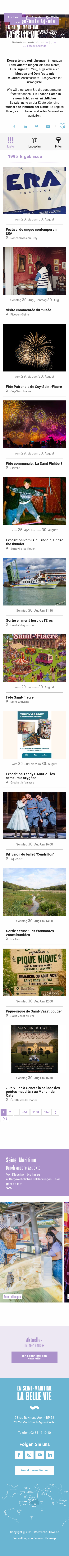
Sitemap (50, 1538)
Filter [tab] (58, 146)
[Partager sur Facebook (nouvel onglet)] (14, 127)
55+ (25, 1112)
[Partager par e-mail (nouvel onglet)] (48, 127)
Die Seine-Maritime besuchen (54, 7)
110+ (35, 1112)
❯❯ (5, 1118)
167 (46, 1112)
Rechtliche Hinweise (46, 1532)
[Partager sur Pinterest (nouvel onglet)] (37, 127)
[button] (62, 36)
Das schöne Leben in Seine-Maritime (32, 7)
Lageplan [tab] (34, 146)
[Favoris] (54, 36)
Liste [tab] (10, 146)
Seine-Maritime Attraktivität (10, 7)
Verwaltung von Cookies (28, 1538)
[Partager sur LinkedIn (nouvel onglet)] (25, 127)
